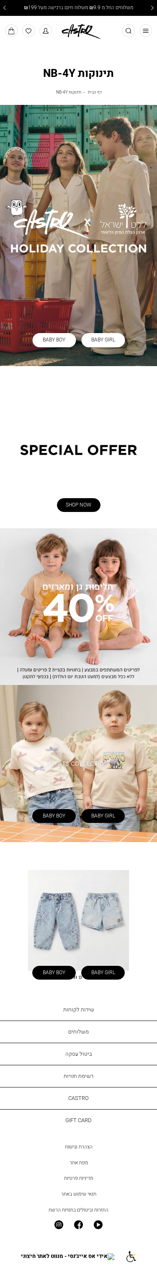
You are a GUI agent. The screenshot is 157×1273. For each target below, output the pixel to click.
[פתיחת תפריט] (145, 30)
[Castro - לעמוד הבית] (78, 30)
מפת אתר (78, 1162)
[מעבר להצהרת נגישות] (130, 1256)
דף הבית (95, 92)
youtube (98, 1225)
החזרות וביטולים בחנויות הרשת (78, 1210)
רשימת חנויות (78, 1076)
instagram (59, 1225)
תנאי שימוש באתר (78, 1194)
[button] (45, 30)
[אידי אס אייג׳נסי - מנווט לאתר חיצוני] (67, 1256)
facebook (78, 1225)
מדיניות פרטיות (78, 1178)
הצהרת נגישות (79, 1146)
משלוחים (78, 1031)
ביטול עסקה (78, 1053)
